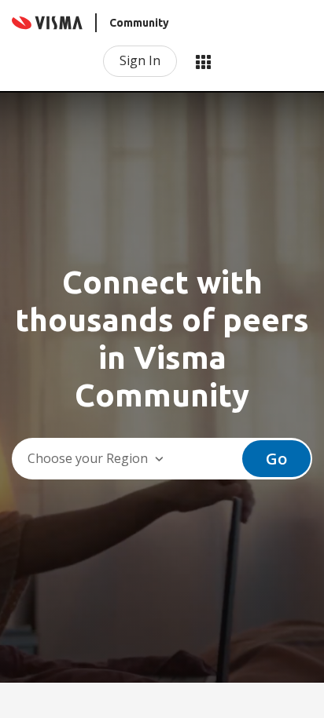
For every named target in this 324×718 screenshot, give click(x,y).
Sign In (140, 60)
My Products (203, 61)
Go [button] (276, 458)
